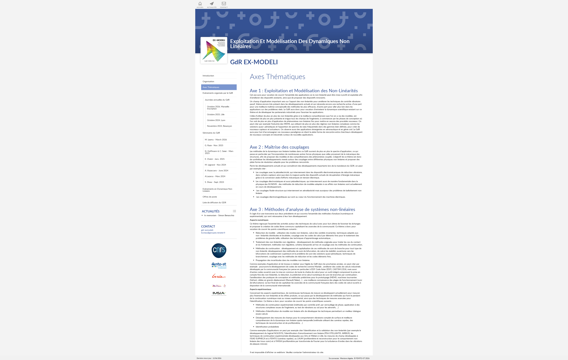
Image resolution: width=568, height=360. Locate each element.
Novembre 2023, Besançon (219, 125)
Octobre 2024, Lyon (216, 120)
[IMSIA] (219, 294)
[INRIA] (219, 276)
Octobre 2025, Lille (215, 114)
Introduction (208, 75)
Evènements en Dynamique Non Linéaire (217, 189)
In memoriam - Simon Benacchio (219, 215)
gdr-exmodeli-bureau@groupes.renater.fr (213, 231)
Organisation (208, 81)
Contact (224, 7)
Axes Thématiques (211, 87)
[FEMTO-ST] (219, 266)
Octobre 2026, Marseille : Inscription (218, 107)
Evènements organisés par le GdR (218, 92)
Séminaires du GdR (211, 132)
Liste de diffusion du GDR (214, 202)
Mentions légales (346, 358)
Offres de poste (210, 196)
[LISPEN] (219, 285)
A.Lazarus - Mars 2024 (215, 176)
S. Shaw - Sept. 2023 (214, 182)
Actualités (212, 7)
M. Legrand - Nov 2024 (215, 164)
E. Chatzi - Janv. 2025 (215, 159)
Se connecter (334, 358)
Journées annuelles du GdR (217, 99)
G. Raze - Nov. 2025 (214, 145)
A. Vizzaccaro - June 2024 (216, 170)
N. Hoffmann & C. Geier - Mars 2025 (219, 152)
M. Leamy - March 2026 (216, 139)
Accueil (200, 7)
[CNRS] (219, 250)
